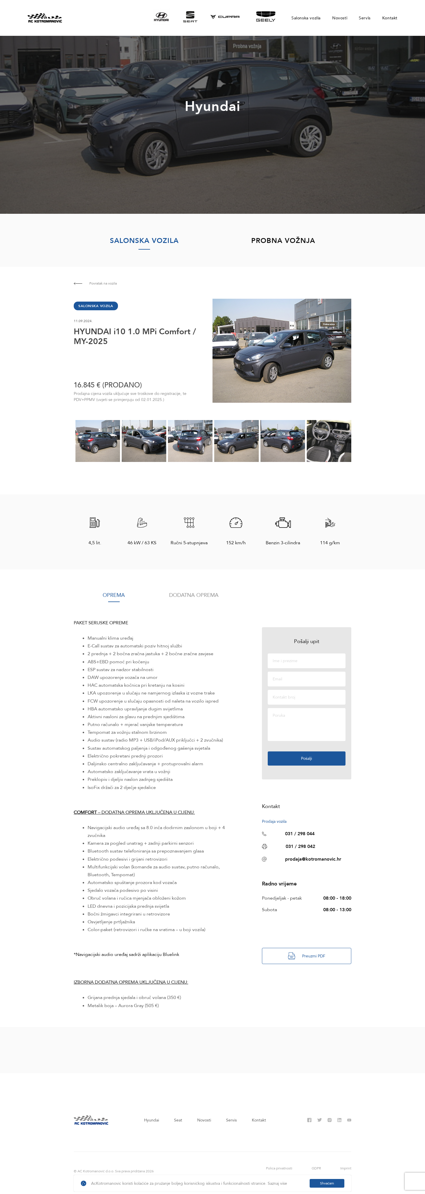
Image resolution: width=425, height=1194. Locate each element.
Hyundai (151, 1120)
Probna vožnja (283, 241)
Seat (178, 1120)
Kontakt (390, 18)
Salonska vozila (306, 18)
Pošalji (306, 758)
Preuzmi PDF (313, 956)
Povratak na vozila (103, 283)
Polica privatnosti (279, 1168)
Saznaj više (277, 1183)
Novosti (339, 18)
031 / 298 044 (300, 834)
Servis (365, 18)
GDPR (316, 1168)
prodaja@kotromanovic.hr (313, 859)
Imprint (345, 1168)
